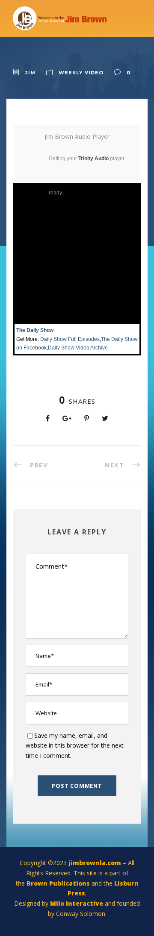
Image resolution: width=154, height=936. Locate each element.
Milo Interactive (77, 903)
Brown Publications (58, 883)
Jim (30, 73)
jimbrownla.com (94, 863)
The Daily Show (34, 330)
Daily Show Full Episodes (70, 339)
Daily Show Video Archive (78, 348)
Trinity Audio (93, 158)
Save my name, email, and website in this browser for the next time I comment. (75, 745)
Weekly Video (81, 73)
